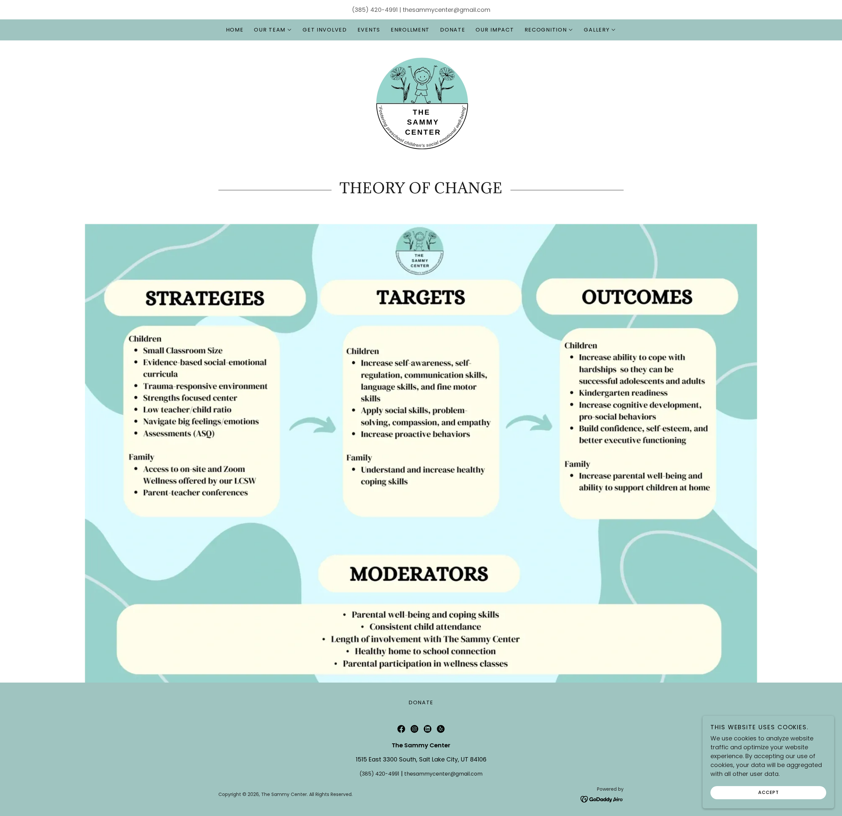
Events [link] (369, 30)
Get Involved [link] (325, 30)
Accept (768, 792)
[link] (421, 103)
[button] (273, 30)
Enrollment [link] (410, 30)
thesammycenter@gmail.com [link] (446, 10)
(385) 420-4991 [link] (375, 10)
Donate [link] (452, 30)
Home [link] (235, 30)
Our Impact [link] (495, 30)
